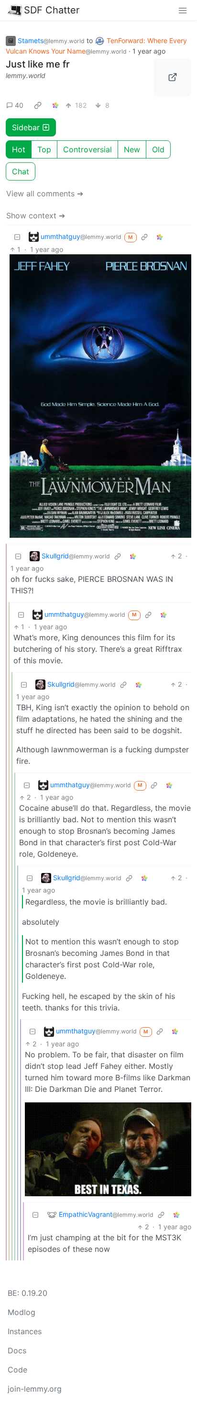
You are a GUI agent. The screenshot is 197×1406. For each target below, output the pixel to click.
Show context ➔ (35, 215)
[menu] (182, 10)
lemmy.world (25, 75)
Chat (20, 171)
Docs (17, 1350)
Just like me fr (38, 64)
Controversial (87, 149)
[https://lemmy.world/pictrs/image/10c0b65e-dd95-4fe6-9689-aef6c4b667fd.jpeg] (172, 77)
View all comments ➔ (44, 193)
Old (158, 149)
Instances (25, 1331)
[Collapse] (17, 236)
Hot (18, 149)
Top (44, 149)
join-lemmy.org (35, 1389)
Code (17, 1369)
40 (19, 105)
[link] (38, 105)
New (132, 149)
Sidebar (26, 127)
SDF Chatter (51, 10)
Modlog (21, 1312)
